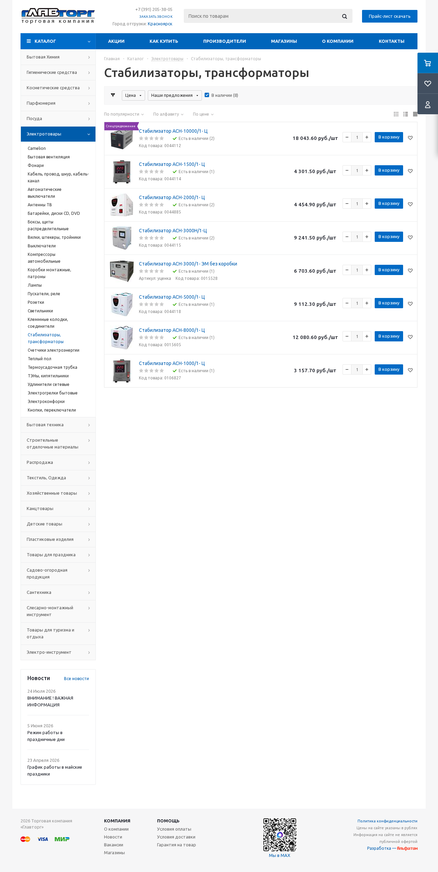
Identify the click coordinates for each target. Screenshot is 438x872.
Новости (113, 836)
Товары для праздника (51, 554)
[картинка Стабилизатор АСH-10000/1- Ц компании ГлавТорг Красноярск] (122, 139)
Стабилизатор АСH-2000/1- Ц (172, 197)
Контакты (391, 41)
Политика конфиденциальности (387, 821)
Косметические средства (53, 87)
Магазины (284, 41)
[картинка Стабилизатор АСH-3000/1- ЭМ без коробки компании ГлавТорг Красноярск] (122, 271)
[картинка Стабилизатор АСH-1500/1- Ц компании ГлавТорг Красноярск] (122, 172)
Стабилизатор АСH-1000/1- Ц (172, 363)
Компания (117, 820)
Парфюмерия (41, 103)
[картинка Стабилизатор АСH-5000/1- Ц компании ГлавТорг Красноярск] (122, 304)
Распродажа (40, 462)
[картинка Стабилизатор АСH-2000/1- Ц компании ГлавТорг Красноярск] (122, 205)
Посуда (34, 118)
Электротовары (44, 133)
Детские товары (44, 523)
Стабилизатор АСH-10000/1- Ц (173, 131)
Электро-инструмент (49, 652)
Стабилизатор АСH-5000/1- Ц (172, 297)
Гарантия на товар (176, 844)
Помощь (168, 820)
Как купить (164, 41)
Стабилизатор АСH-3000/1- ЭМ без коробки (188, 263)
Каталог (45, 41)
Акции (116, 41)
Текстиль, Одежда (46, 477)
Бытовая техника (45, 424)
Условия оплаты (174, 829)
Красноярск (160, 23)
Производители (224, 41)
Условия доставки (176, 836)
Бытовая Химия (43, 56)
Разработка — (382, 848)
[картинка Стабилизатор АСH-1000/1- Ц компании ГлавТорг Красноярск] (122, 371)
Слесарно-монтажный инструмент (50, 611)
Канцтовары (40, 508)
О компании (337, 41)
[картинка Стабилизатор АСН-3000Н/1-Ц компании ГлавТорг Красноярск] (122, 238)
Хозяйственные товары (52, 493)
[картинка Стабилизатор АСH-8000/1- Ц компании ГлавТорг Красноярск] (122, 338)
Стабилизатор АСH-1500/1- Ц (172, 164)
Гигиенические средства (52, 72)
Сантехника (39, 592)
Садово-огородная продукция (47, 573)
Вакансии (113, 844)
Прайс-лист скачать (390, 16)
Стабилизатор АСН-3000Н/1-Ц (173, 230)
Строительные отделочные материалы (52, 443)
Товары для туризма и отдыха (50, 633)
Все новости (76, 678)
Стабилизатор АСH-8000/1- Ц (172, 330)
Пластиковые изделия (50, 539)
